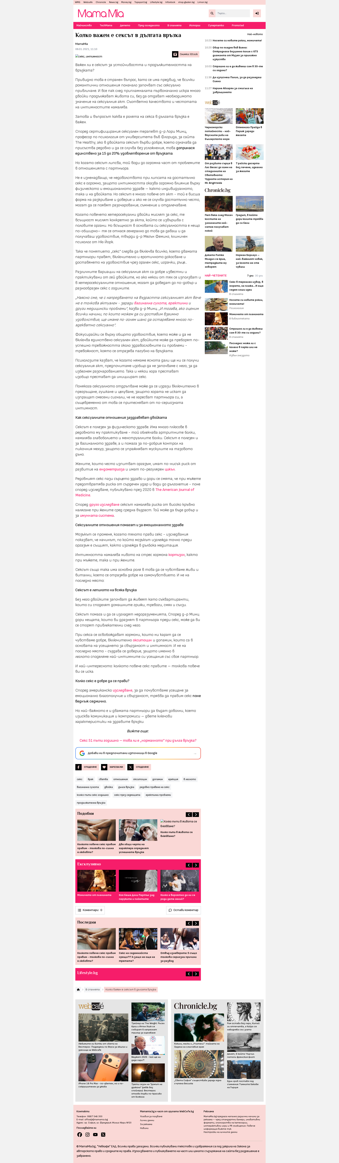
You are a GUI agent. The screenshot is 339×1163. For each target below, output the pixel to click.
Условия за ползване (151, 1116)
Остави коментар (185, 910)
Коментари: (92, 910)
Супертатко (216, 25)
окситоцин (140, 779)
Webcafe (88, 2)
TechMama (106, 25)
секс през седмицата (127, 795)
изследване (122, 690)
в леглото (190, 779)
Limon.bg (202, 2)
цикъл (170, 469)
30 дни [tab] (259, 275)
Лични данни (147, 1120)
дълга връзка (126, 787)
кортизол (177, 554)
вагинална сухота (150, 303)
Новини (144, 1128)
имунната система (97, 515)
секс (79, 779)
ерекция (173, 779)
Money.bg (126, 2)
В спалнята (174, 25)
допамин (157, 779)
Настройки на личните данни (220, 1132)
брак (90, 779)
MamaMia (81, 44)
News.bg (113, 2)
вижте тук (224, 1129)
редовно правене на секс (155, 787)
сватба (103, 779)
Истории (194, 25)
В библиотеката (239, 318)
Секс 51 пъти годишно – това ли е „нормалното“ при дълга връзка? (138, 740)
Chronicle (101, 2)
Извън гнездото (239, 355)
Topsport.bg (140, 2)
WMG (77, 2)
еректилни (178, 303)
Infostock (170, 2)
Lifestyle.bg (156, 2)
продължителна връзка (91, 802)
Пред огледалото (149, 25)
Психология (236, 308)
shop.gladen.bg (186, 2)
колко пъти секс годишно (93, 795)
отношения (120, 779)
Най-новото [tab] (255, 34)
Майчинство (84, 25)
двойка (108, 787)
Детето (125, 25)
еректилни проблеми (158, 795)
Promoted (238, 25)
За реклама (146, 1124)
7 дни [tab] (250, 275)
